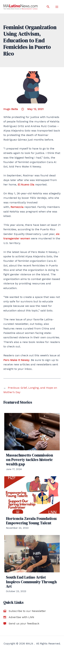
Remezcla (17, 207)
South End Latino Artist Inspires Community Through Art (31, 582)
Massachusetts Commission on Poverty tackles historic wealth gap (29, 460)
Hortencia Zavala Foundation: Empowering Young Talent (31, 520)
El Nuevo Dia (25, 184)
